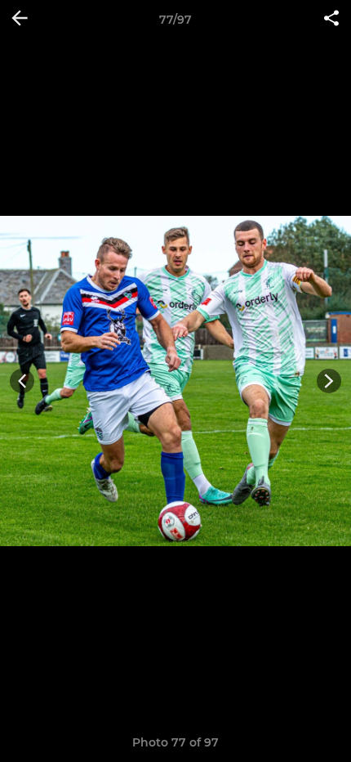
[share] (331, 19)
